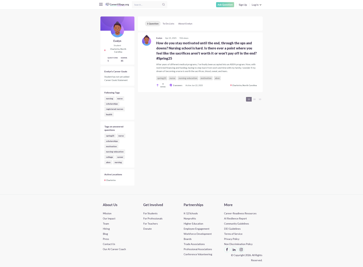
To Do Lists (168, 23)
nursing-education (115, 151)
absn (108, 162)
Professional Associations (198, 249)
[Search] (163, 4)
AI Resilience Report (235, 218)
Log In (255, 4)
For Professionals (152, 218)
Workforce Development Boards (198, 236)
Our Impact (109, 218)
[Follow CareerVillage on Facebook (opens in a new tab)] (227, 250)
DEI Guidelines (232, 228)
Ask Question (225, 4)
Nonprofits (190, 218)
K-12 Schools (191, 213)
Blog (105, 233)
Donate (147, 228)
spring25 (110, 135)
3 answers (177, 85)
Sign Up (243, 4)
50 (260, 99)
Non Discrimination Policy (238, 244)
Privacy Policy (231, 238)
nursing (109, 98)
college (109, 157)
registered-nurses (114, 109)
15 (249, 99)
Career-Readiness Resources (240, 213)
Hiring (106, 228)
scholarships (112, 104)
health (109, 114)
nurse (120, 98)
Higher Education (193, 223)
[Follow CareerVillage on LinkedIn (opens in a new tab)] (234, 250)
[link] (200, 62)
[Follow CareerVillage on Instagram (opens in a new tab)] (241, 250)
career (120, 157)
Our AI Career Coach (114, 249)
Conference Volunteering (198, 254)
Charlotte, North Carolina (244, 85)
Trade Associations (194, 244)
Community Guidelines (236, 223)
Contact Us (109, 244)
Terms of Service (233, 233)
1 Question (153, 23)
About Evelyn (185, 23)
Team (106, 223)
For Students (150, 213)
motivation (111, 146)
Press (106, 238)
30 (254, 99)
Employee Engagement (196, 228)
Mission (107, 213)
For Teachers (150, 223)
